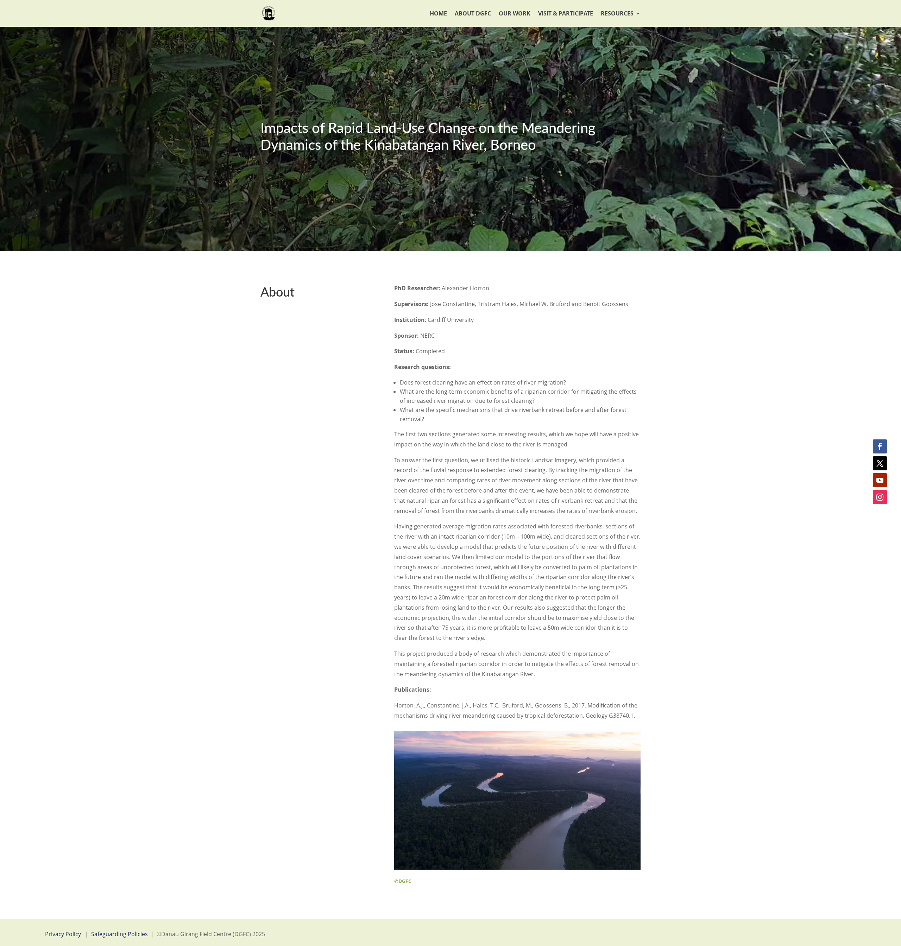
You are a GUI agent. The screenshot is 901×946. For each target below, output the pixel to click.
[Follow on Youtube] (880, 480)
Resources (617, 13)
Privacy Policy (63, 934)
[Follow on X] (880, 463)
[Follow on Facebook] (880, 446)
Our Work (514, 13)
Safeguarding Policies (119, 934)
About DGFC (473, 13)
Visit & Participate (565, 13)
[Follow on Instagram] (880, 497)
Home (438, 13)
